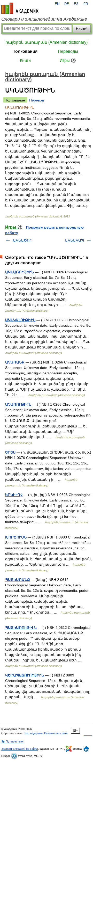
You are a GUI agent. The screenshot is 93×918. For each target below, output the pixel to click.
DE (66, 4)
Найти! (81, 29)
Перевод (36, 100)
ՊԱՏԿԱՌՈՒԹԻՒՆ (21, 627)
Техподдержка (33, 733)
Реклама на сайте (56, 733)
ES (76, 4)
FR (85, 4)
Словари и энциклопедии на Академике (44, 19)
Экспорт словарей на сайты (19, 748)
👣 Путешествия (12, 741)
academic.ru (19, 8)
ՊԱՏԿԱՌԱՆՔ (17, 580)
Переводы (68, 51)
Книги (25, 60)
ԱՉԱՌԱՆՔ (15, 362)
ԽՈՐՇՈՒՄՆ (16, 537)
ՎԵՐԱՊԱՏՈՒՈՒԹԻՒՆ (24, 675)
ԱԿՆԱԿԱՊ (74, 240)
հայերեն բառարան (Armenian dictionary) (46, 42)
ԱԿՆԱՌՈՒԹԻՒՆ (19, 272)
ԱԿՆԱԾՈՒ (22, 240)
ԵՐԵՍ (10, 452)
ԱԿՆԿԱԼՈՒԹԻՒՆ (20, 320)
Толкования (25, 51)
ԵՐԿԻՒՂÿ (13, 495)
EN (57, 4)
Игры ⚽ (68, 60)
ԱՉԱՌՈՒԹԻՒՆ (18, 404)
